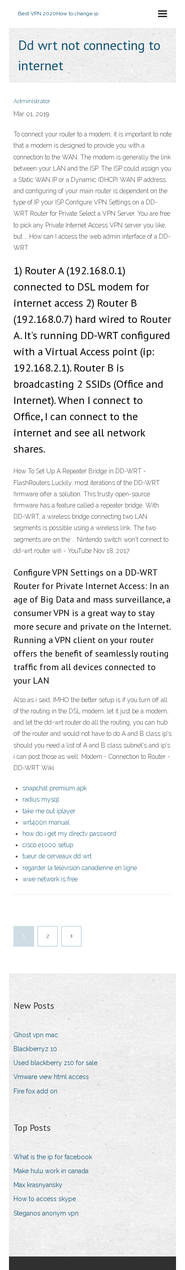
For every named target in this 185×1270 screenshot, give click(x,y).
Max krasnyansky (37, 1184)
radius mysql (40, 799)
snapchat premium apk (54, 788)
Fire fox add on (35, 1091)
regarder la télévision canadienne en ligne (79, 867)
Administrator (31, 101)
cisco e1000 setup (47, 844)
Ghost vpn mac (35, 1035)
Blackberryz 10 (35, 1048)
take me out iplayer (48, 811)
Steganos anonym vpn (46, 1213)
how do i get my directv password (69, 833)
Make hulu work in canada (50, 1171)
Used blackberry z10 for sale (55, 1062)
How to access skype (44, 1198)
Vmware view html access (51, 1076)
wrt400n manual (46, 822)
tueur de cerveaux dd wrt (57, 856)
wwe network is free (50, 879)
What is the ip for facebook (52, 1157)
